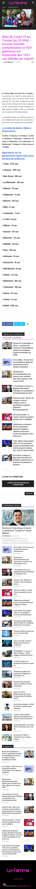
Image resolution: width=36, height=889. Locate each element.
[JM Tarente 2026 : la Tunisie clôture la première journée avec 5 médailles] (7, 417)
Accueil (4, 7)
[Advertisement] (18, 77)
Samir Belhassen (8, 62)
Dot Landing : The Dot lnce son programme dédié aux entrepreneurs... (24, 549)
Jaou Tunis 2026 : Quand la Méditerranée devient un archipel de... (22, 643)
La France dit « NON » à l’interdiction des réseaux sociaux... (22, 737)
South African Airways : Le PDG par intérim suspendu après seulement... (24, 706)
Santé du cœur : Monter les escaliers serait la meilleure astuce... (23, 582)
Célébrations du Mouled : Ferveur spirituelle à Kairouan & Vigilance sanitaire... (23, 602)
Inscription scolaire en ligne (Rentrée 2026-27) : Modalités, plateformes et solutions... (24, 623)
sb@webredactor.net (24, 886)
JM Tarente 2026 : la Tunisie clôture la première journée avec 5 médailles (23, 417)
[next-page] (6, 469)
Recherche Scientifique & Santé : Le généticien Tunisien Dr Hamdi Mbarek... (17, 530)
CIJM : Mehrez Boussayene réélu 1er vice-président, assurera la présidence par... (23, 613)
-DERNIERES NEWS (13, 7)
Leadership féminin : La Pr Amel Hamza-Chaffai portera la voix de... (24, 727)
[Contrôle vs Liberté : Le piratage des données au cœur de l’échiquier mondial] (7, 663)
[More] (28, 324)
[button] (3, 2)
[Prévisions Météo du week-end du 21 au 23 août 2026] (7, 633)
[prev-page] (3, 469)
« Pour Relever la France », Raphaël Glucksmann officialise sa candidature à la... (24, 572)
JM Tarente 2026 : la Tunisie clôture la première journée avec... (23, 592)
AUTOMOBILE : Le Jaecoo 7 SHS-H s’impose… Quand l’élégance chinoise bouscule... (24, 653)
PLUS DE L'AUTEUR (12, 338)
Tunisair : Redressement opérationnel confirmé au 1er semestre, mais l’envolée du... (23, 716)
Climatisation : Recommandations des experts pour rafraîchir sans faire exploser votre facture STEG (22, 376)
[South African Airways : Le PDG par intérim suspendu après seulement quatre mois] (7, 706)
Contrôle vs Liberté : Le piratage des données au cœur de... (24, 663)
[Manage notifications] (4, 884)
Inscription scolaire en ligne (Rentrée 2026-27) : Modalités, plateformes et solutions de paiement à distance (23, 460)
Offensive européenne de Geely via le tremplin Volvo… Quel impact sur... (23, 673)
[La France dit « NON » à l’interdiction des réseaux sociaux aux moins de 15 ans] (7, 737)
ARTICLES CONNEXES (13, 334)
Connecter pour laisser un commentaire (18, 483)
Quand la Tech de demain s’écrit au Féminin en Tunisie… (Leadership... (23, 684)
